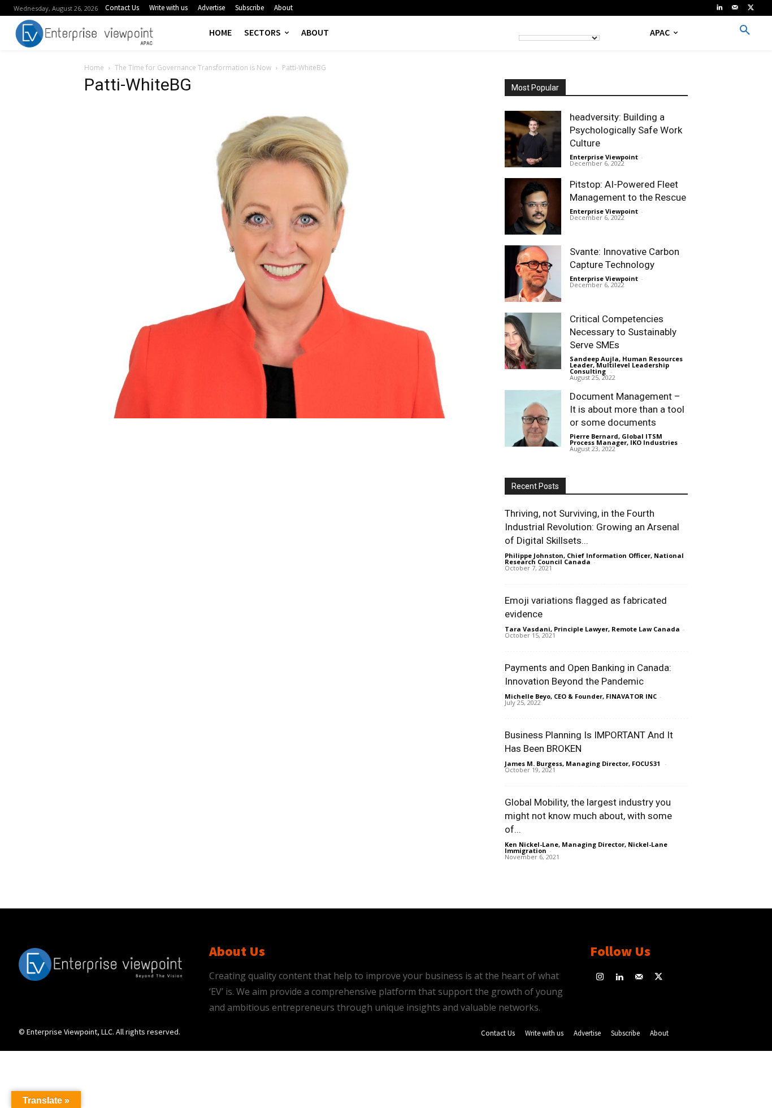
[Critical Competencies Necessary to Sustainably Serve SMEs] (533, 341)
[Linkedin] (719, 8)
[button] (744, 30)
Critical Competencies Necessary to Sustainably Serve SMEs (623, 331)
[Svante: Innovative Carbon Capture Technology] (533, 273)
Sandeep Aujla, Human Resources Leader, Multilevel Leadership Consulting (626, 364)
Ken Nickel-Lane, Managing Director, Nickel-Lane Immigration (586, 847)
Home (94, 67)
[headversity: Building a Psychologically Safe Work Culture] (533, 139)
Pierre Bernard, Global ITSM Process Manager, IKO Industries (624, 439)
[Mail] (735, 8)
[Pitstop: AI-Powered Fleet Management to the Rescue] (533, 206)
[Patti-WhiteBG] (281, 415)
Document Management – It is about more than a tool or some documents (627, 409)
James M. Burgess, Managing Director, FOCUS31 (583, 763)
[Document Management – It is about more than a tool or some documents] (533, 418)
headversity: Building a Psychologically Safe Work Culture (626, 130)
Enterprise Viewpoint (604, 157)
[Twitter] (750, 8)
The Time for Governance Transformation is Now (193, 67)
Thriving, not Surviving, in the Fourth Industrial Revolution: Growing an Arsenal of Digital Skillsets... (592, 527)
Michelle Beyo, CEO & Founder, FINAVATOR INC (581, 696)
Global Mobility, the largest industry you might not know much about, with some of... (588, 816)
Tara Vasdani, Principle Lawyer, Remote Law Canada (592, 629)
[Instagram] (600, 978)
